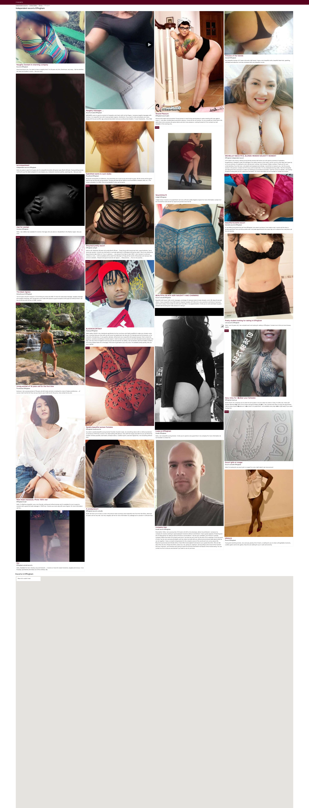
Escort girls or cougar (234, 462)
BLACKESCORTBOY (94, 329)
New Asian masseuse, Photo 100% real (31, 500)
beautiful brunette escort (235, 223)
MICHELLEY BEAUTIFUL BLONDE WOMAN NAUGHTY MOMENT (250, 156)
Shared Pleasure (162, 114)
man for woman (22, 227)
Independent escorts (22, 5)
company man (161, 527)
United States (33, 5)
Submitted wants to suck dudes (98, 174)
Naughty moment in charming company (32, 65)
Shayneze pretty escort (95, 246)
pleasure (228, 538)
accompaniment (22, 165)
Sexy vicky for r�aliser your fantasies (240, 398)
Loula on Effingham (163, 431)
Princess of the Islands (234, 56)
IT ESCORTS (19, 2)
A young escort (92, 509)
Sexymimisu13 (161, 195)
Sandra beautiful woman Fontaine (99, 427)
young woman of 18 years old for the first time (35, 386)
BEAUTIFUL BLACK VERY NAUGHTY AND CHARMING (177, 295)
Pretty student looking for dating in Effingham (243, 321)
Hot (17, 563)
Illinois (40, 5)
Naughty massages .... (95, 111)
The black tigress (23, 292)
